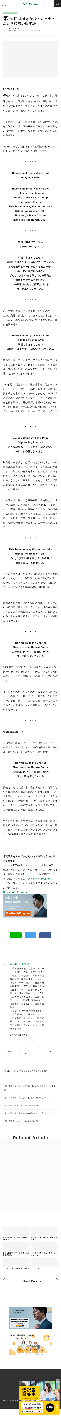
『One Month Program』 (39, 879)
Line (16, 935)
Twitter (30, 935)
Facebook (45, 935)
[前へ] (5, 1051)
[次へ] (56, 1051)
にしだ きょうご (15, 28)
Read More (30, 1281)
